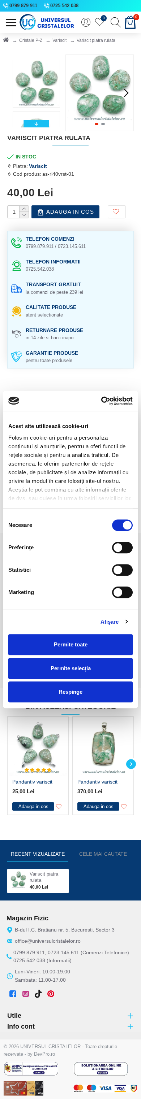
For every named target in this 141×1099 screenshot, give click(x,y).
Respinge (70, 692)
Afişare (110, 622)
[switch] (122, 547)
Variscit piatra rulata (44, 877)
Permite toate (70, 644)
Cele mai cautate (103, 854)
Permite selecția (71, 668)
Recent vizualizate (38, 854)
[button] (73, 93)
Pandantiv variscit (32, 782)
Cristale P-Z (30, 40)
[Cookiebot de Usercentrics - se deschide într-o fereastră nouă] (101, 401)
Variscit (59, 40)
